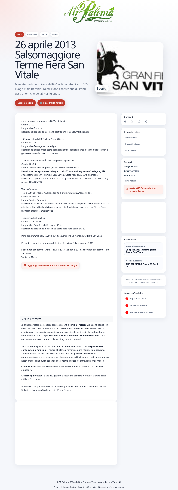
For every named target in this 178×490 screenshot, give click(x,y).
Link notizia (130, 181)
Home (54, 34)
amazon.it (26, 369)
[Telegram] (146, 121)
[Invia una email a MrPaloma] (120, 482)
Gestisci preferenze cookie (111, 487)
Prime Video (72, 386)
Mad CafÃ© (34, 225)
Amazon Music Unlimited (50, 386)
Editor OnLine (83, 482)
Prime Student (64, 389)
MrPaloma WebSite (138, 305)
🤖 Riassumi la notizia (51, 102)
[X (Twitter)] (132, 121)
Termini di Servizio (87, 487)
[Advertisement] (66, 293)
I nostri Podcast (132, 144)
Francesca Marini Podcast (141, 312)
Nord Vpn (35, 379)
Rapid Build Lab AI (138, 298)
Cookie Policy (69, 487)
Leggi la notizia (25, 102)
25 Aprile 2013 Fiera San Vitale (87, 235)
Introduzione (131, 137)
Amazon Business (89, 386)
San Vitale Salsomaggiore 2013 (78, 242)
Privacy (57, 487)
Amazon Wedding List (44, 389)
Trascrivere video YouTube (104, 482)
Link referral (130, 150)
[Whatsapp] (139, 121)
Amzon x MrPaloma (151, 282)
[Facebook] (125, 121)
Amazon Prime (28, 386)
